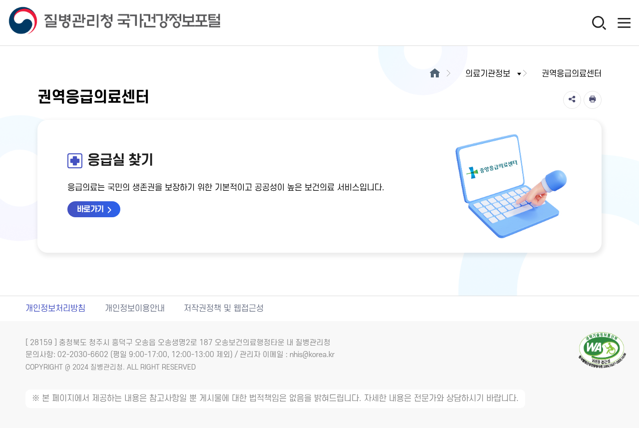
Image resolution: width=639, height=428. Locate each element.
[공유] (572, 100)
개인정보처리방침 (55, 308)
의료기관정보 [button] (487, 73)
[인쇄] (593, 100)
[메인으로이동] (434, 74)
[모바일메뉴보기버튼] (624, 22)
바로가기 (90, 209)
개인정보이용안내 (135, 308)
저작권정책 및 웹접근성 (224, 308)
